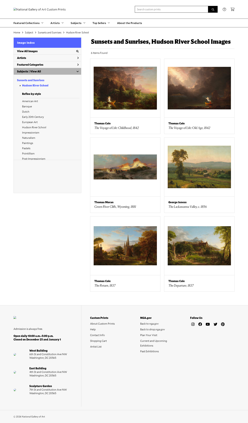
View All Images (27, 51)
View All (35, 71)
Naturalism (28, 137)
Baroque (27, 106)
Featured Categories (30, 64)
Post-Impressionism (33, 158)
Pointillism (28, 153)
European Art (30, 122)
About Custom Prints (102, 323)
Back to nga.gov (149, 323)
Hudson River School (35, 85)
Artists (21, 58)
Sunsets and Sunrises (30, 80)
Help (93, 329)
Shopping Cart (98, 340)
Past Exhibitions (149, 351)
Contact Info (97, 335)
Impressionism (30, 132)
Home (16, 32)
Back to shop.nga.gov (152, 329)
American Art (30, 101)
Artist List (96, 346)
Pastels (26, 148)
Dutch (25, 111)
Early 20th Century (33, 116)
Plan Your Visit (148, 335)
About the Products (129, 23)
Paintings (27, 143)
